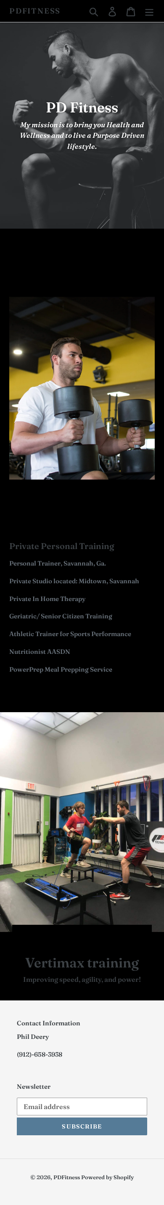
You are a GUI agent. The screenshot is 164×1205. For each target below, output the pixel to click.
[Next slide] (140, 934)
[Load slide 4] (86, 935)
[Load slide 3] (79, 935)
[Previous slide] (23, 934)
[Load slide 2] (71, 935)
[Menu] (149, 11)
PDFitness (35, 11)
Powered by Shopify (107, 1177)
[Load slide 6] (101, 935)
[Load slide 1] (63, 935)
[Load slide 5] (94, 935)
